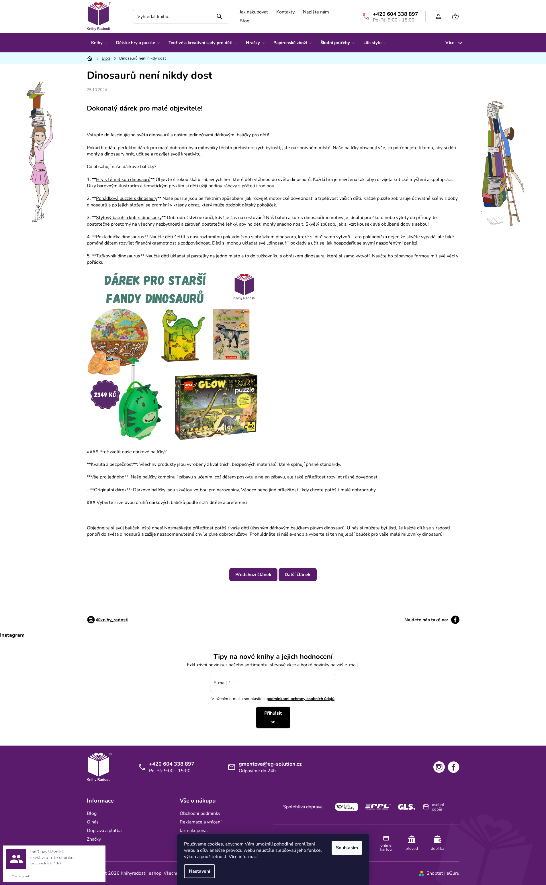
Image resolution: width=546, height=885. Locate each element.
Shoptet (434, 873)
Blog (244, 21)
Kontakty (285, 12)
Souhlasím (347, 848)
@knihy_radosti (112, 620)
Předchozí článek (253, 574)
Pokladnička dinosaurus (120, 237)
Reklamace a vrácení (201, 822)
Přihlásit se (273, 717)
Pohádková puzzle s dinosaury (126, 198)
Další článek (298, 574)
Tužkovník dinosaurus (118, 256)
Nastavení (199, 871)
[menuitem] (99, 42)
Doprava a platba (104, 830)
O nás (93, 822)
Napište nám (316, 12)
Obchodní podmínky (200, 813)
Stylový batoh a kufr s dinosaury (129, 217)
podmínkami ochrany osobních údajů (300, 698)
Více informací (243, 857)
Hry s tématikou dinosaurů (123, 179)
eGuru (453, 873)
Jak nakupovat (254, 12)
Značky (94, 839)
